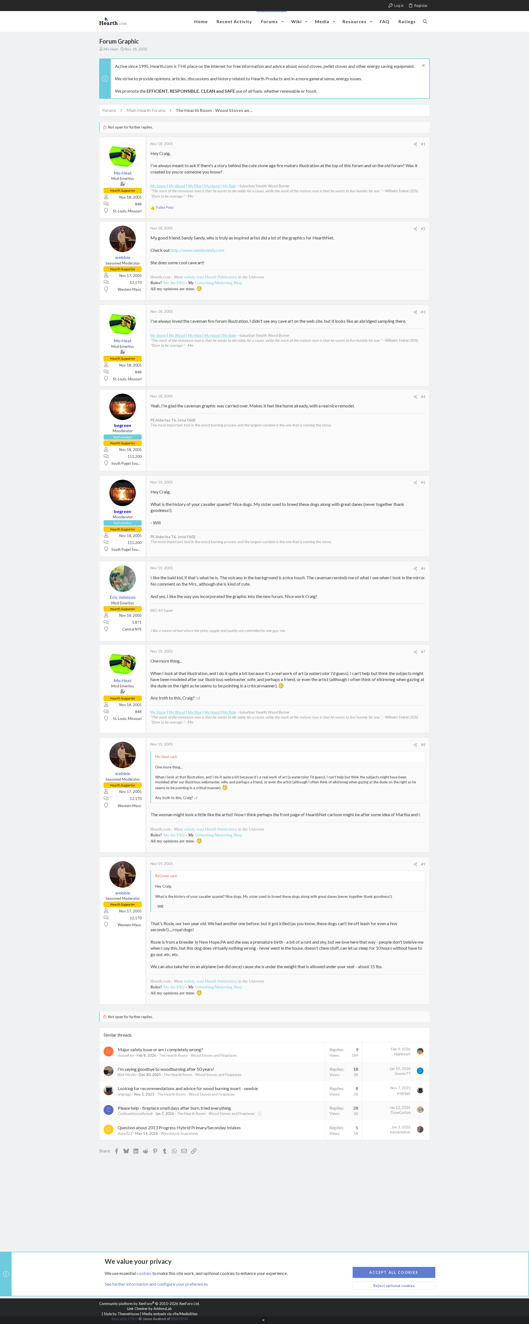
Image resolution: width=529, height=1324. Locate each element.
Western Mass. (130, 289)
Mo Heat (111, 49)
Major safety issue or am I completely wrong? (160, 1049)
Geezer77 (403, 1073)
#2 (423, 228)
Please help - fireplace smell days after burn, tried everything (174, 1108)
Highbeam (402, 1054)
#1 (423, 144)
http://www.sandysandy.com (197, 250)
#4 (423, 396)
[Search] (425, 21)
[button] (283, 21)
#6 (423, 568)
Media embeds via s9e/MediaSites (170, 1314)
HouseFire (126, 1055)
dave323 (125, 1133)
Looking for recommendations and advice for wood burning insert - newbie (188, 1088)
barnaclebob (400, 1132)
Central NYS (132, 629)
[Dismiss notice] (422, 66)
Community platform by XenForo (149, 1303)
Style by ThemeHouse (121, 1314)
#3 (423, 312)
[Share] (415, 144)
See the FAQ (174, 283)
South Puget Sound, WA (130, 463)
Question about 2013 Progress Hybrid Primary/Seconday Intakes (179, 1127)
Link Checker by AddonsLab (149, 1308)
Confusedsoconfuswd (135, 1113)
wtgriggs (124, 1094)
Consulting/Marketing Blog (218, 283)
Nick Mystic (127, 1074)
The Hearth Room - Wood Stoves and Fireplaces (198, 1055)
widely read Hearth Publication (210, 277)
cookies (144, 1273)
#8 (423, 745)
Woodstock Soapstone (179, 1133)
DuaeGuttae (401, 1112)
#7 (423, 652)
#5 (423, 482)
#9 (423, 864)
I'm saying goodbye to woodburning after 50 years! (166, 1069)
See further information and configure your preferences (156, 1283)
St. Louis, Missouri (127, 211)
